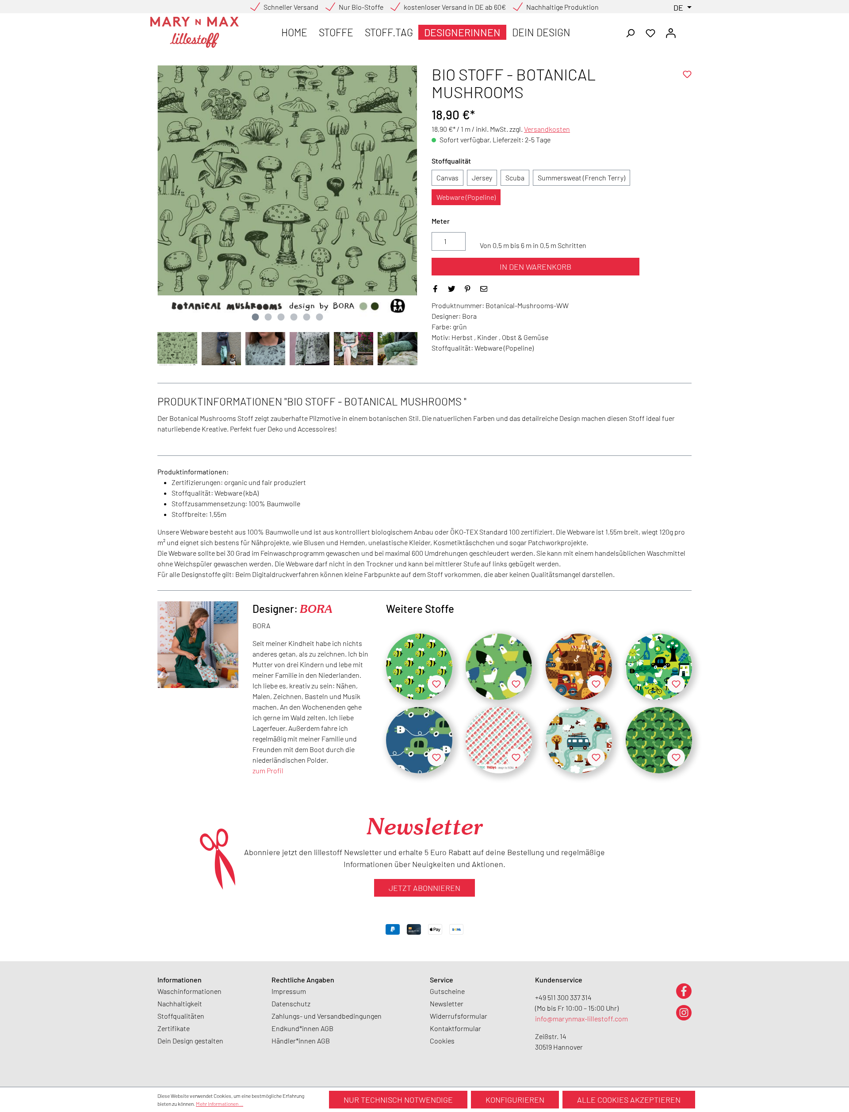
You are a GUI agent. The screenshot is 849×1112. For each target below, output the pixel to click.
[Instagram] (684, 1012)
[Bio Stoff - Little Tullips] (499, 740)
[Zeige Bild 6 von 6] (319, 317)
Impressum (289, 991)
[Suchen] (630, 32)
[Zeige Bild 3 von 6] (280, 317)
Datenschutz (291, 1003)
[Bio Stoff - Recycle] (659, 740)
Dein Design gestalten (190, 1040)
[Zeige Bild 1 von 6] (255, 317)
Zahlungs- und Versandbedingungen (327, 1016)
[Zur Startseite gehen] (194, 32)
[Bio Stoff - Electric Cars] (419, 740)
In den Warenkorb (535, 266)
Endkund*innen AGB (302, 1028)
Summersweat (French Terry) (581, 177)
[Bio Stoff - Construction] (579, 667)
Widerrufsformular (458, 1016)
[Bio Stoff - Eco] (659, 667)
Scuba (514, 177)
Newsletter (446, 1003)
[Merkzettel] (650, 32)
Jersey (482, 177)
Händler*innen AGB (301, 1040)
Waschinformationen (189, 991)
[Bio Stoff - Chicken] (499, 667)
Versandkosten (547, 129)
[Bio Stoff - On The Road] (579, 740)
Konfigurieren (515, 1099)
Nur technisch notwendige (398, 1099)
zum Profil (267, 770)
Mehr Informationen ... (219, 1104)
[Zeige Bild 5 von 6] (306, 317)
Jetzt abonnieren (424, 888)
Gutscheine (447, 991)
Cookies (442, 1040)
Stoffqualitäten (180, 1016)
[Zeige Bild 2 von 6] (268, 317)
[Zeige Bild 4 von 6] (293, 317)
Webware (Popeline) (466, 197)
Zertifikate (173, 1028)
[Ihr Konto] (671, 32)
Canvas (447, 177)
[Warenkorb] (686, 30)
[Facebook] (684, 991)
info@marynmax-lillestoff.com (581, 1018)
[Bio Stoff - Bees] (419, 667)
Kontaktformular (455, 1028)
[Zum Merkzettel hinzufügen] (687, 74)
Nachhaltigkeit (179, 1003)
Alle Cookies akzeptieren (629, 1099)
